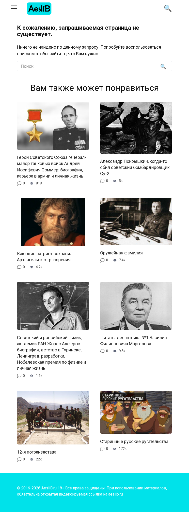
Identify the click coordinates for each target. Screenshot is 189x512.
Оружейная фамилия (121, 252)
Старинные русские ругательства (134, 441)
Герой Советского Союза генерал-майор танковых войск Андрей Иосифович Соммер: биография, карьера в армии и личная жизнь (51, 167)
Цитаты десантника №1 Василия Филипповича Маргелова (133, 340)
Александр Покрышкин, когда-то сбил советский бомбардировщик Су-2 (135, 167)
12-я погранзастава (36, 452)
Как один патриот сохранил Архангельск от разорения (45, 256)
